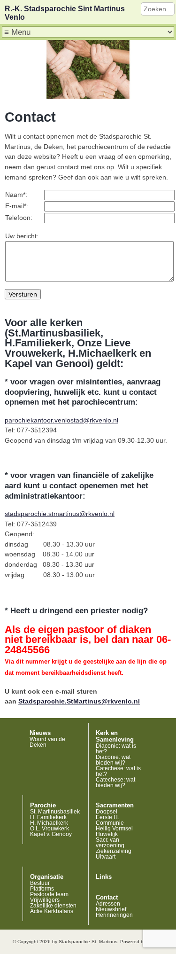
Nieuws (40, 733)
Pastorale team (49, 894)
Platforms (42, 888)
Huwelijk (107, 834)
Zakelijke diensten (53, 905)
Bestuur (40, 883)
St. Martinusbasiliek (55, 811)
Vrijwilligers (45, 900)
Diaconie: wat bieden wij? (113, 760)
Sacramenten (115, 805)
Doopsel (106, 811)
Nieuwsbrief (111, 909)
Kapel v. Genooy (51, 834)
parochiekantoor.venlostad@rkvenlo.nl (61, 420)
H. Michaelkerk (49, 823)
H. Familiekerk (48, 817)
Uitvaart (105, 857)
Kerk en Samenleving (115, 736)
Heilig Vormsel (114, 828)
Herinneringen (114, 915)
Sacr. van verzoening (110, 842)
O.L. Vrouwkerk (49, 828)
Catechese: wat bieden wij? (115, 782)
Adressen (108, 904)
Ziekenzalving (113, 851)
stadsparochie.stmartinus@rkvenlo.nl (60, 513)
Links (104, 877)
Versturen (22, 294)
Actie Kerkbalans (51, 911)
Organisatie (46, 877)
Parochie (43, 805)
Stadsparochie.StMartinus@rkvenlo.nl (79, 701)
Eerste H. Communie (110, 820)
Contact (107, 897)
